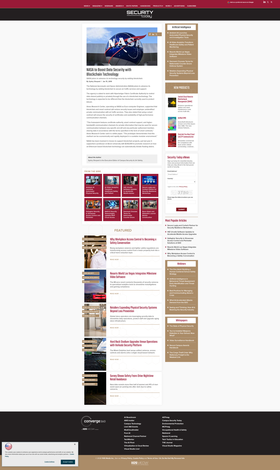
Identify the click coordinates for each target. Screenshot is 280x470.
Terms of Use (152, 458)
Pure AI (127, 433)
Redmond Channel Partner (135, 436)
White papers (132, 6)
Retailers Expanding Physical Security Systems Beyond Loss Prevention (133, 309)
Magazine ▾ (97, 6)
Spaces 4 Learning (169, 436)
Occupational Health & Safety (174, 430)
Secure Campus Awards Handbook (179, 346)
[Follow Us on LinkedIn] (264, 2)
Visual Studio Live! (131, 449)
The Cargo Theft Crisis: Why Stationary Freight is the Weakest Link (181, 354)
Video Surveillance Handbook (182, 340)
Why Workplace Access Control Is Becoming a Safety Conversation (133, 241)
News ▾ (87, 6)
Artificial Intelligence (91, 277)
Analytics (86, 281)
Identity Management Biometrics (94, 247)
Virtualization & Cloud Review (136, 446)
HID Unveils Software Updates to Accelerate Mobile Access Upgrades (130, 191)
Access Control (88, 239)
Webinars (109, 6)
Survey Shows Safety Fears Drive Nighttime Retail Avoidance (131, 377)
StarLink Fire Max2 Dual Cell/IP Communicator (186, 136)
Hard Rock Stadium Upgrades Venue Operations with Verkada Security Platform (134, 343)
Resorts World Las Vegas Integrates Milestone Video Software (133, 275)
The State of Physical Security (182, 326)
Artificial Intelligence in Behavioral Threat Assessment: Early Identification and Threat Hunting (182, 282)
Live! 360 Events (131, 427)
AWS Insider (129, 420)
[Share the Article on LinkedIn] (152, 34)
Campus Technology (132, 424)
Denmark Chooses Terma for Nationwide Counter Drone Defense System (130, 215)
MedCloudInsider (131, 430)
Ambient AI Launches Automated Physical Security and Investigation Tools (92, 192)
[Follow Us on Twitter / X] (268, 2)
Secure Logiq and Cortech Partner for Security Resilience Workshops (149, 190)
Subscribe (191, 6)
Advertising (179, 6)
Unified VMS (182, 118)
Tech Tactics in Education (172, 439)
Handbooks (145, 6)
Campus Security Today (172, 420)
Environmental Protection (173, 424)
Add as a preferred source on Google (242, 2)
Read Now (114, 259)
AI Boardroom (130, 417)
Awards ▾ (120, 6)
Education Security (90, 375)
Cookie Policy (138, 458)
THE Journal (167, 442)
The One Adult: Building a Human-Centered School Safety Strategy (182, 271)
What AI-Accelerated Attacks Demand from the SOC (181, 301)
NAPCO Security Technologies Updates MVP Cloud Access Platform (111, 215)
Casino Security (88, 273)
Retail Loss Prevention (91, 307)
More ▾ (169, 6)
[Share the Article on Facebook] (149, 34)
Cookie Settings (50, 462)
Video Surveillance (89, 345)
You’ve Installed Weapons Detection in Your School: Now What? (182, 333)
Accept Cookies (68, 462)
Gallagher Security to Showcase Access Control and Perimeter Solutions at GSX (93, 215)
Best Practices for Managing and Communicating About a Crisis (181, 293)
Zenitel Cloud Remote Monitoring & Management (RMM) (185, 99)
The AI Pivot (129, 442)
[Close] (74, 444)
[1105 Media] (89, 429)
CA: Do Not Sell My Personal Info (172, 458)
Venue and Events (89, 341)
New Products (181, 87)
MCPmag (166, 427)
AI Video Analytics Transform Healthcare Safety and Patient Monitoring (111, 191)
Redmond (166, 433)
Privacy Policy (183, 186)
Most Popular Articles (176, 220)
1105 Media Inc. (108, 458)
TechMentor (129, 439)
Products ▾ (158, 6)
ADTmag (165, 417)
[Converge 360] (93, 421)
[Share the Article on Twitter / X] (156, 34)
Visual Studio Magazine (172, 446)
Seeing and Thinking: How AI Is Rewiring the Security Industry (182, 308)
